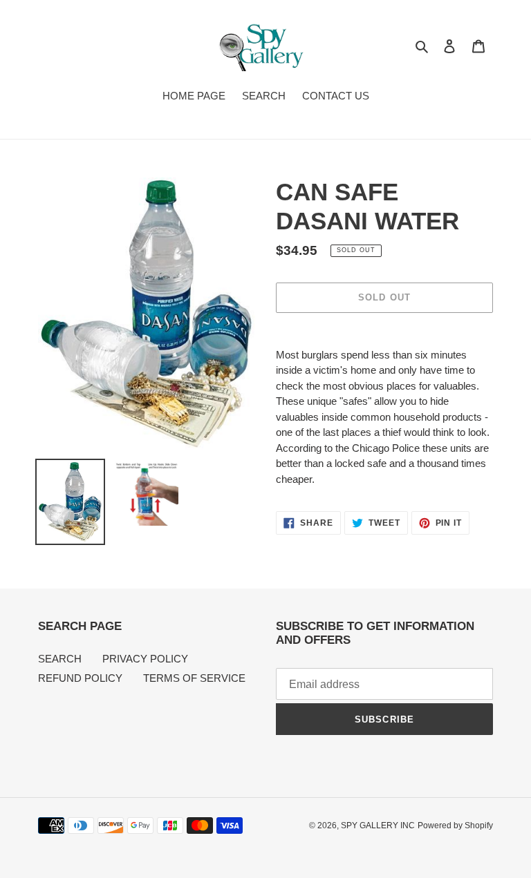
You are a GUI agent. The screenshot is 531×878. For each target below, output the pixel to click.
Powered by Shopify (455, 825)
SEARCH (60, 659)
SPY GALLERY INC (378, 825)
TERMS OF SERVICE (194, 678)
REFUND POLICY (80, 678)
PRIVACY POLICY (145, 659)
